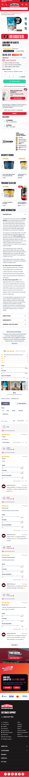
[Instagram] (9, 774)
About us (19, 734)
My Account (6, 730)
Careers (5, 726)
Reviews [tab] (5, 398)
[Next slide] (15, 30)
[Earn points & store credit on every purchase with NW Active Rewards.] (20, 55)
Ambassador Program (22, 736)
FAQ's (18, 722)
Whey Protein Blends (16, 13)
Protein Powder (22, 12)
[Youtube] (12, 774)
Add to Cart (15, 81)
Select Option (6, 69)
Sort (14, 420)
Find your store (14, 658)
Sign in (17, 687)
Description (7, 214)
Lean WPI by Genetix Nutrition (7, 203)
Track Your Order (21, 730)
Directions (6, 316)
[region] (14, 385)
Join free (7, 687)
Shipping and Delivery (10, 324)
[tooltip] (21, 331)
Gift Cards (5, 734)
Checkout (5, 728)
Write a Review (23, 404)
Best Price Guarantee (22, 732)
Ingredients (7, 320)
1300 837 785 (8, 717)
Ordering (19, 724)
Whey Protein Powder (5, 13)
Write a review (9, 51)
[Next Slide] (26, 385)
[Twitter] (16, 774)
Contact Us (5, 722)
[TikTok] (22, 774)
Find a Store (6, 724)
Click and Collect (7, 736)
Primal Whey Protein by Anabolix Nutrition (8, 175)
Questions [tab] (14, 398)
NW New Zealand (7, 739)
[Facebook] (5, 774)
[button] (10, 49)
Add (18, 98)
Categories (5, 12)
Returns (19, 728)
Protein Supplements (13, 12)
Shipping (19, 726)
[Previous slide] (8, 30)
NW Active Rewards (8, 732)
